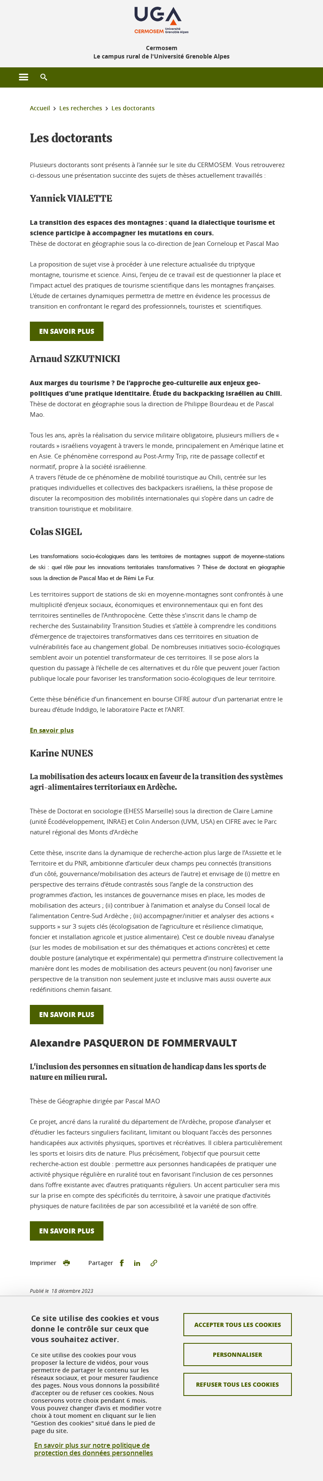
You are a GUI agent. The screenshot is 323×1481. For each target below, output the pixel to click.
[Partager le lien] (154, 1263)
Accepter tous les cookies (237, 1324)
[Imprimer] (66, 1263)
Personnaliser (237, 1354)
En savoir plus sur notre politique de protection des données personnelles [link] (93, 1449)
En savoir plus (66, 331)
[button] (44, 77)
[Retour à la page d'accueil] (161, 20)
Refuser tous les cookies (237, 1384)
